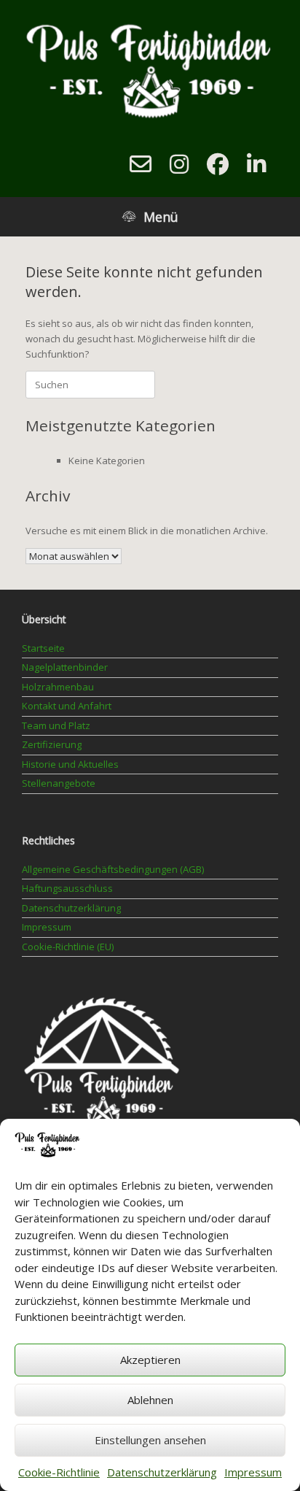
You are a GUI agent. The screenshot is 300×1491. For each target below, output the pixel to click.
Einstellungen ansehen (150, 1440)
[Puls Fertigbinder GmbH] (150, 69)
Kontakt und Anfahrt (66, 705)
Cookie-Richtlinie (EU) (68, 946)
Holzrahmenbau (58, 686)
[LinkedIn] (256, 164)
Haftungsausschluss (67, 888)
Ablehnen (150, 1399)
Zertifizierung (52, 744)
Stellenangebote (58, 783)
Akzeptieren (150, 1359)
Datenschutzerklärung (162, 1472)
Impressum (253, 1472)
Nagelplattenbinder (65, 667)
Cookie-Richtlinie (59, 1472)
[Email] (140, 164)
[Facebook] (217, 164)
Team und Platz (56, 725)
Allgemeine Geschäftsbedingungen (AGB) (113, 869)
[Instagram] (179, 164)
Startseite (43, 648)
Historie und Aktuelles (70, 764)
